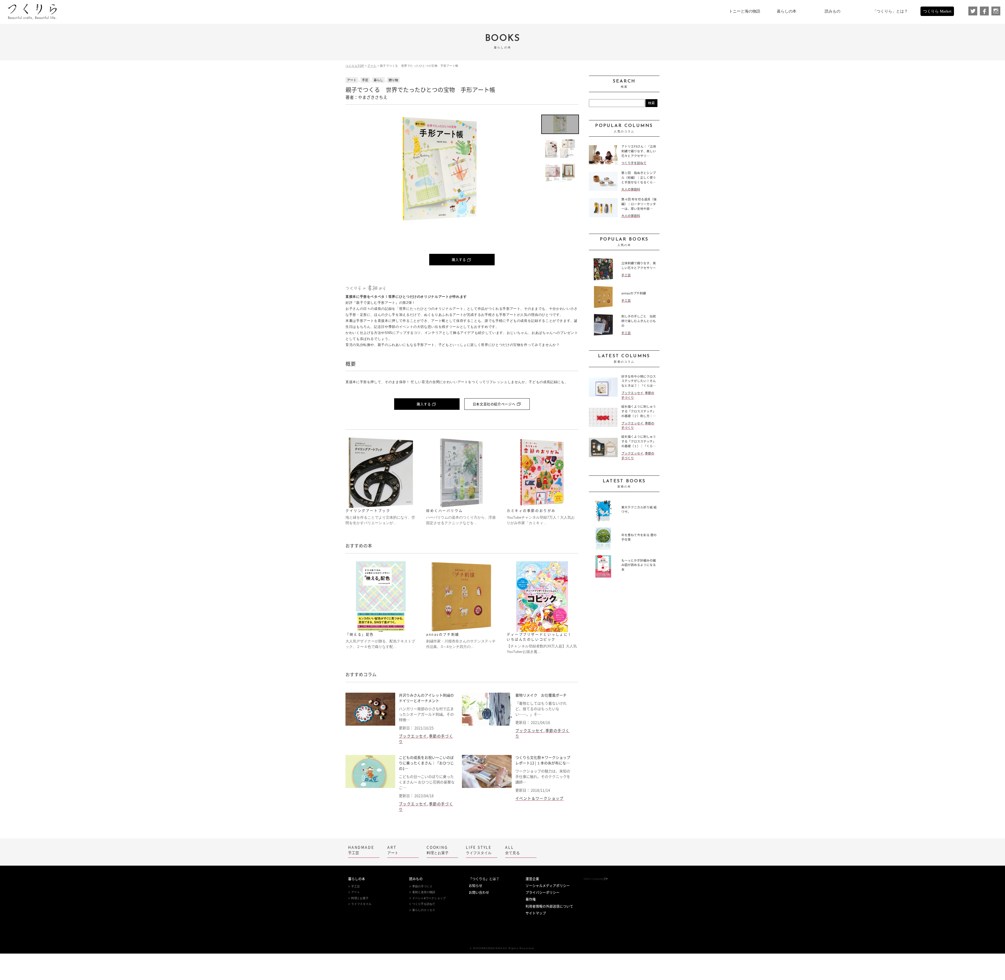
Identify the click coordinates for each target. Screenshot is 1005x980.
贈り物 (393, 80)
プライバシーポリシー (543, 892)
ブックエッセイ (413, 736)
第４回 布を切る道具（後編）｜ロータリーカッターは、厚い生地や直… (639, 204)
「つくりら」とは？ (484, 879)
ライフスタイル (479, 850)
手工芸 (626, 275)
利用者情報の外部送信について (549, 906)
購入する (459, 259)
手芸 (365, 80)
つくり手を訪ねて (633, 162)
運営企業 (532, 879)
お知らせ (475, 885)
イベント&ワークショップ (429, 898)
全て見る (512, 850)
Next (526, 169)
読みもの (416, 879)
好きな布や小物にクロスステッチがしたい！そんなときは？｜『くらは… (638, 381)
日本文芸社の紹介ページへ (494, 404)
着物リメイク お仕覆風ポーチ (541, 695)
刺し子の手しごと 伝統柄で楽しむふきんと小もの (638, 321)
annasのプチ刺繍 (633, 293)
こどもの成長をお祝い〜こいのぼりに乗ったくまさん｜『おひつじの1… (426, 763)
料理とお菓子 (438, 850)
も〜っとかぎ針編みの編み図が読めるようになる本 (638, 565)
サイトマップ (536, 913)
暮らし (378, 80)
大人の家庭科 (630, 189)
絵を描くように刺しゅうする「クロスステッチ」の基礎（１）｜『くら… (638, 441)
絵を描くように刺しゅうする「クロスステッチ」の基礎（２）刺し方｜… (638, 411)
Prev (353, 169)
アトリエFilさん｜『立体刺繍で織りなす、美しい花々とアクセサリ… (638, 151)
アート (372, 65)
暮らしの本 (356, 879)
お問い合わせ (479, 892)
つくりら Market (937, 11)
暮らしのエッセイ (423, 909)
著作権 (531, 899)
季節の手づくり (422, 886)
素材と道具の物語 (423, 892)
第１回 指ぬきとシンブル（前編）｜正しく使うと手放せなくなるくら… (638, 177)
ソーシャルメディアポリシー (548, 885)
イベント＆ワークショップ (539, 798)
